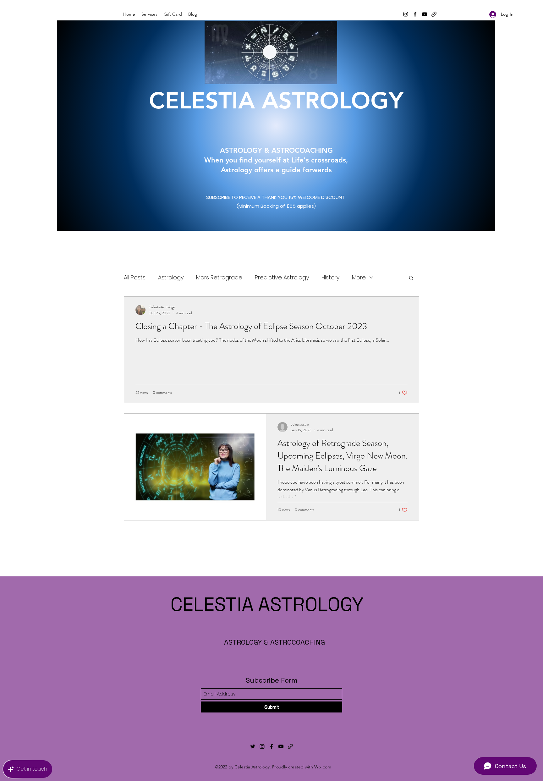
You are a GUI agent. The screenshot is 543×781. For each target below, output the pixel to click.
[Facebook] (415, 14)
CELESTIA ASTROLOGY (276, 108)
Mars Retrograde (219, 277)
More (359, 277)
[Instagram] (406, 14)
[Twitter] (253, 746)
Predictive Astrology (282, 277)
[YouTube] (424, 14)
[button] (411, 278)
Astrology (171, 277)
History (330, 277)
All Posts (134, 277)
